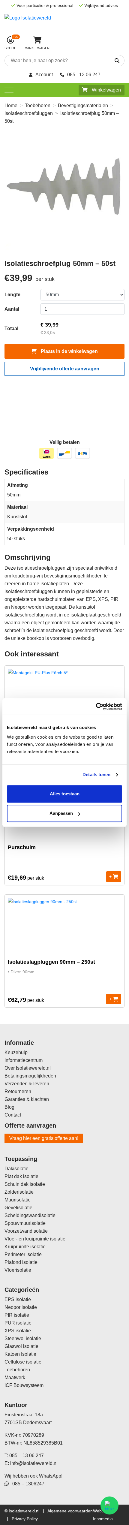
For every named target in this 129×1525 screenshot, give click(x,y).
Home (10, 105)
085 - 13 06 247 (83, 74)
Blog (9, 1107)
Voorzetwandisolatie (26, 1231)
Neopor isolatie (20, 1307)
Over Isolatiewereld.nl (27, 1068)
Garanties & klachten (26, 1099)
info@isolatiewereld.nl (34, 1463)
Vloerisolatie (17, 1270)
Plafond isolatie (21, 1262)
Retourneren (17, 1091)
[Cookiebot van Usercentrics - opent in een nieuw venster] (96, 706)
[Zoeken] (109, 61)
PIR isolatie (16, 1315)
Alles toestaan (65, 793)
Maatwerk (14, 1377)
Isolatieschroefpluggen (28, 113)
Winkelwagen (106, 89)
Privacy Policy (25, 1518)
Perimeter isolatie (23, 1254)
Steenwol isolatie (22, 1338)
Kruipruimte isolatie (25, 1246)
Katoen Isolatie (20, 1354)
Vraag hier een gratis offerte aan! (43, 1138)
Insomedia (103, 1518)
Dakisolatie (16, 1168)
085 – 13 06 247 (26, 1455)
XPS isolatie (17, 1330)
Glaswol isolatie (21, 1346)
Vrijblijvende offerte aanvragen (64, 368)
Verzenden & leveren (26, 1083)
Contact (12, 1114)
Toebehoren (37, 105)
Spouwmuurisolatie (25, 1223)
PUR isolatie (18, 1322)
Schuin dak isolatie (24, 1184)
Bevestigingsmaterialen (83, 105)
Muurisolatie (17, 1199)
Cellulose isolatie (22, 1361)
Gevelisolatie (18, 1207)
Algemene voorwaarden (70, 1510)
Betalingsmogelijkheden (30, 1075)
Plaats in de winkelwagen (69, 351)
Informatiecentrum (23, 1060)
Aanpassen (61, 813)
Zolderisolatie (19, 1192)
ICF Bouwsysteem (24, 1385)
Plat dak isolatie (21, 1176)
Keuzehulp (16, 1052)
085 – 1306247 (26, 1483)
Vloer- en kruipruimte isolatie (34, 1238)
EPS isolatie (17, 1299)
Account (44, 74)
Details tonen (96, 774)
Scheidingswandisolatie (30, 1215)
